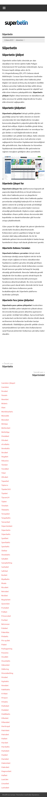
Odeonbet (5, 665)
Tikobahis (5, 509)
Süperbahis (5, 534)
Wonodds (5, 415)
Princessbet (6, 616)
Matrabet (5, 734)
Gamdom (5, 387)
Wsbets (4, 403)
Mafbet (4, 775)
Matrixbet (5, 730)
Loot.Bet (4, 779)
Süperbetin (5, 530)
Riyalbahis (5, 579)
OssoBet (4, 657)
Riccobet (4, 587)
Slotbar (4, 550)
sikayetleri (19, 40)
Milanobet (5, 722)
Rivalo (3, 583)
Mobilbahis (5, 714)
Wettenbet (5, 428)
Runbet (4, 575)
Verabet (4, 452)
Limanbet (5, 783)
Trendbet (5, 469)
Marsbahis (5, 746)
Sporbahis (5, 546)
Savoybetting (6, 563)
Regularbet (5, 599)
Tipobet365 (6, 489)
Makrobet (5, 767)
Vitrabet (4, 440)
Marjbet (4, 755)
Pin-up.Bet (5, 640)
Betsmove (5, 624)
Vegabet (4, 456)
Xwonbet (5, 399)
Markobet (5, 751)
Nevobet (4, 685)
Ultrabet (4, 477)
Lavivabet (5, 787)
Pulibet (4, 612)
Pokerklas (5, 632)
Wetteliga (5, 432)
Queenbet (5, 603)
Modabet (5, 710)
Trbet (3, 473)
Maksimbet (5, 763)
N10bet (4, 693)
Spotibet (4, 538)
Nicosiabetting (7, 673)
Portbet (4, 620)
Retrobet (5, 591)
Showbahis (5, 554)
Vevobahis (5, 448)
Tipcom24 (5, 497)
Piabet (4, 644)
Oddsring (5, 669)
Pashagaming (6, 648)
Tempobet (5, 514)
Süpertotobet (6, 526)
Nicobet (4, 677)
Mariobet (5, 759)
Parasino (4, 652)
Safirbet (4, 571)
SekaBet (4, 558)
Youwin (4, 395)
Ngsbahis (5, 681)
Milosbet (4, 718)
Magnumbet (6, 771)
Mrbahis (4, 702)
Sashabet (5, 567)
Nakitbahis (5, 689)
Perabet (4, 391)
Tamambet (5, 522)
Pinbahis (4, 636)
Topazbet (5, 481)
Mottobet (5, 706)
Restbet (4, 595)
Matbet (4, 738)
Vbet (3, 407)
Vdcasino (5, 460)
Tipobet (4, 493)
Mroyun (4, 697)
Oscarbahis (5, 661)
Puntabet (5, 608)
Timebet (4, 505)
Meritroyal (5, 726)
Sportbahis (5, 542)
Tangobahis (5, 518)
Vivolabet (5, 436)
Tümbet (4, 464)
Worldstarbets (7, 411)
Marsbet (4, 742)
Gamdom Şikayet (8, 383)
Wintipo (4, 424)
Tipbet (4, 501)
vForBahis (5, 444)
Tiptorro (4, 485)
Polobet (4, 628)
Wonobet (5, 420)
